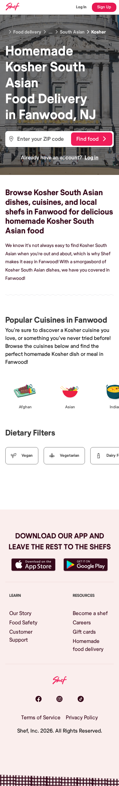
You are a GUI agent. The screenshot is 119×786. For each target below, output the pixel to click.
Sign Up (104, 7)
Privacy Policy (82, 717)
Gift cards (84, 632)
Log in (92, 157)
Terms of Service (40, 717)
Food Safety (23, 622)
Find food (87, 139)
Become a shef (90, 613)
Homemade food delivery (88, 645)
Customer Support (20, 636)
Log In (81, 7)
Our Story (20, 613)
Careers (82, 622)
